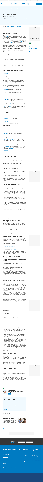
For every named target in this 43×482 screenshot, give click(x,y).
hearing (18, 169)
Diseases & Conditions (11, 8)
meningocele (5, 110)
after (15, 249)
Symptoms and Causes (13, 26)
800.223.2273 (27, 0)
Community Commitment (35, 456)
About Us (33, 450)
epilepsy (8, 166)
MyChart (30, 0)
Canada (6, 0)
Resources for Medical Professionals (36, 460)
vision (15, 169)
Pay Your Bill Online (25, 455)
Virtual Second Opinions (25, 460)
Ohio (15, 0)
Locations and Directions (15, 4)
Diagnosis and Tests (19, 26)
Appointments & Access (25, 449)
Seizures (5, 166)
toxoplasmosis (23, 194)
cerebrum (10, 103)
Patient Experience (34, 454)
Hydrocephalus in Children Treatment (34, 46)
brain (19, 35)
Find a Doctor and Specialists (33, 48)
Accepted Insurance (25, 450)
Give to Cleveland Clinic (25, 454)
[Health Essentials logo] (11, 388)
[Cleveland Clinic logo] (5, 388)
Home (3, 8)
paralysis (9, 171)
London (11, 0)
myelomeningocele (17, 96)
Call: (4, 479)
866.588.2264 (13, 442)
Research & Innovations (34, 455)
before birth (11, 249)
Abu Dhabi (4, 0)
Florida (8, 0)
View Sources (5, 409)
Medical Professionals (34, 0)
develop (7, 36)
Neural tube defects (6, 73)
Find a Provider (11, 4)
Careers (38, 0)
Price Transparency (25, 456)
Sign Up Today (4, 463)
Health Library (6, 8)
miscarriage (21, 41)
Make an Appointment (32, 51)
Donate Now (41, 0)
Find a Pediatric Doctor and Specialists (15, 427)
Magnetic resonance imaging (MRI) (9, 246)
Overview (8, 26)
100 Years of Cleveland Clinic (35, 449)
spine (10, 106)
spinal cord (22, 35)
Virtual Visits (24, 461)
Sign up (9, 393)
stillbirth (11, 42)
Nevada (13, 0)
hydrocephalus (11, 148)
